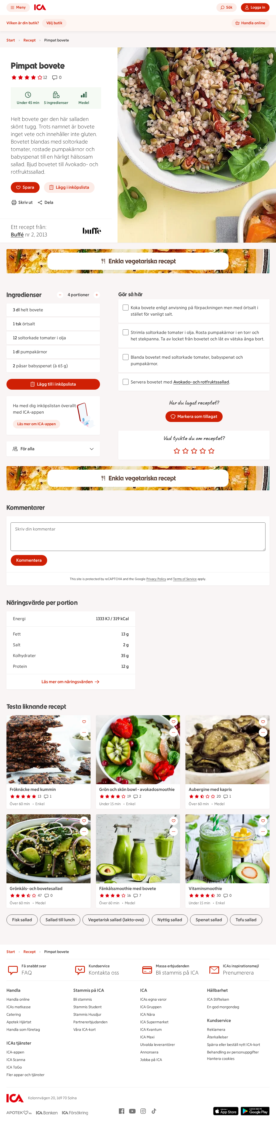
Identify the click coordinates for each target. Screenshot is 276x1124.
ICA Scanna (15, 1059)
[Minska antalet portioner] (60, 295)
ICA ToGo (14, 1067)
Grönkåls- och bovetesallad (36, 888)
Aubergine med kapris (210, 789)
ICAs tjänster (18, 1043)
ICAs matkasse (18, 1007)
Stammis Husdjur (87, 1014)
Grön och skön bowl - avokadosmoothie (137, 789)
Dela (48, 202)
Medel (83, 102)
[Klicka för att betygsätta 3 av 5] (194, 451)
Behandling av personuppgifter (233, 1052)
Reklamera (216, 1029)
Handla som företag (23, 1029)
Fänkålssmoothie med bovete (127, 888)
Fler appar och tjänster (25, 1075)
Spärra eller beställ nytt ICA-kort (233, 1044)
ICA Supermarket (154, 1022)
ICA (143, 990)
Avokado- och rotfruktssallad (201, 382)
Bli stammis (82, 999)
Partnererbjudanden (90, 1022)
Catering (13, 1014)
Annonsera (149, 1052)
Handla (13, 990)
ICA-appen (15, 1052)
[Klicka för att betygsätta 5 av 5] (211, 451)
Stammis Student (87, 1007)
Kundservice (219, 1020)
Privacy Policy (156, 579)
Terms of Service (185, 579)
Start (10, 40)
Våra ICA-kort (84, 1029)
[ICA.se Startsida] (40, 7)
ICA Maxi (147, 1037)
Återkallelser (217, 1037)
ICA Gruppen (150, 1007)
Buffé (17, 234)
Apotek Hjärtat (18, 1022)
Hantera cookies (220, 1058)
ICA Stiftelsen (218, 999)
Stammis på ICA (88, 990)
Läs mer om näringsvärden (67, 681)
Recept (29, 40)
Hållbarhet (217, 990)
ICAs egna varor (153, 999)
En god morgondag (223, 1007)
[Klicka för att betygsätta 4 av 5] (202, 451)
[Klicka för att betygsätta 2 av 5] (185, 451)
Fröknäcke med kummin (33, 789)
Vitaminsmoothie (205, 888)
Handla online (18, 999)
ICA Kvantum (151, 1029)
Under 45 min (28, 102)
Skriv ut (25, 202)
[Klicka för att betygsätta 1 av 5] (176, 451)
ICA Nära (147, 1014)
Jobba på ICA (151, 1059)
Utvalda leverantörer (157, 1044)
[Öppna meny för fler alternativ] (84, 732)
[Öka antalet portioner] (97, 295)
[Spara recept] (84, 721)
